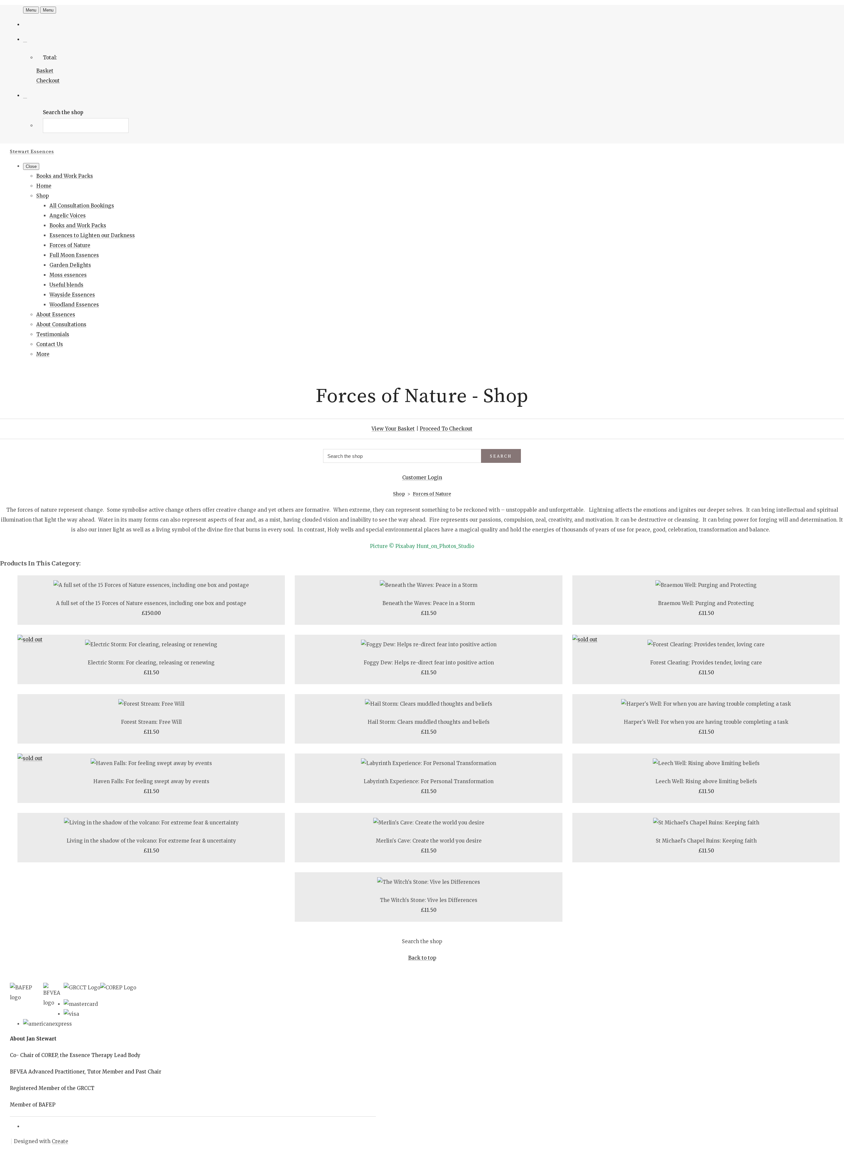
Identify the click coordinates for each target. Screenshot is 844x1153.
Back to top (422, 958)
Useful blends (66, 285)
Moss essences (68, 275)
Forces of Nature (69, 245)
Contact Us (49, 344)
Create (60, 1141)
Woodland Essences (74, 305)
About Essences (55, 314)
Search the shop (422, 941)
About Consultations (61, 324)
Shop (42, 196)
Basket (44, 71)
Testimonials (52, 334)
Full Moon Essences (74, 255)
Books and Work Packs (64, 176)
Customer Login (422, 477)
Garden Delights (70, 265)
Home (43, 186)
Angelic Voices (67, 215)
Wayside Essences (72, 295)
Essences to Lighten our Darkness (92, 235)
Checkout (48, 81)
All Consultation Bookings (81, 206)
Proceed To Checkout (446, 429)
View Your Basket (393, 429)
